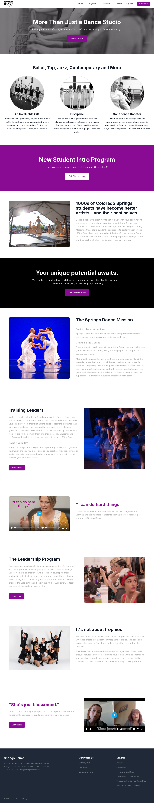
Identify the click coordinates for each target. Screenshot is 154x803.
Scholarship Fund (86, 772)
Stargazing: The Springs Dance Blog (131, 781)
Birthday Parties (85, 763)
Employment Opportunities (127, 776)
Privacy (119, 763)
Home (80, 4)
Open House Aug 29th (124, 4)
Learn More (16, 596)
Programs (92, 4)
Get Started (143, 4)
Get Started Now (77, 176)
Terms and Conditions (125, 772)
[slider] (24, 528)
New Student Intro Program (128, 785)
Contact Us (121, 767)
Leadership (106, 4)
